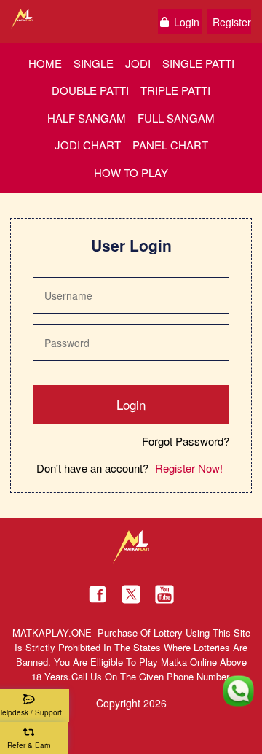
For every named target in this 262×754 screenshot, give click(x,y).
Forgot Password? (185, 441)
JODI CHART (88, 144)
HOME (45, 63)
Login (186, 22)
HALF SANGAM (86, 117)
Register (232, 22)
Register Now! (189, 467)
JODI (138, 63)
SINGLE (94, 63)
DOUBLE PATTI (90, 90)
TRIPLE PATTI (175, 90)
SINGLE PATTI (198, 63)
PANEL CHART (170, 144)
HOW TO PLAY (131, 172)
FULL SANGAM (176, 117)
